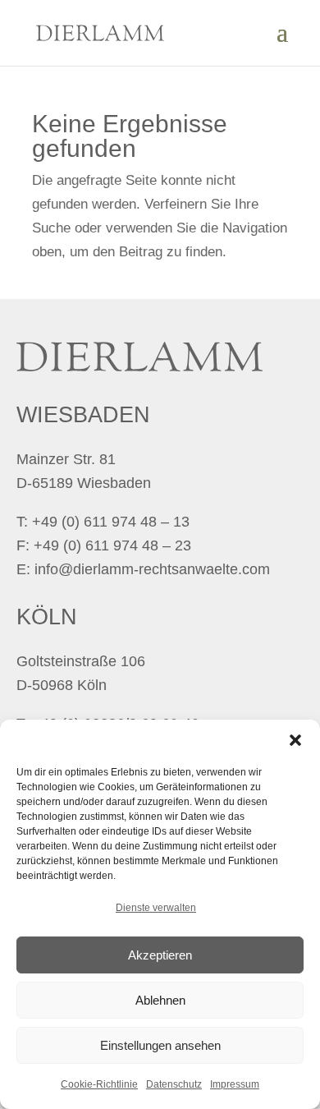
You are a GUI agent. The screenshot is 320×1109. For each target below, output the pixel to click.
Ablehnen (160, 1000)
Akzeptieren (160, 955)
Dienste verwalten (156, 907)
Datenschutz (174, 1084)
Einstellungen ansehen (160, 1045)
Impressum (234, 1084)
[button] (295, 740)
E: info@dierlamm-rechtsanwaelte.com (143, 569)
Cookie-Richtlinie (99, 1084)
